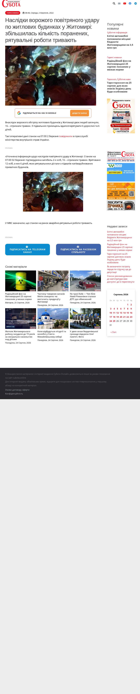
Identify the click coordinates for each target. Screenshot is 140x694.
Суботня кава (123, 79)
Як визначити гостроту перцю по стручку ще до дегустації (119, 269)
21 (124, 316)
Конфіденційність (14, 393)
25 (114, 321)
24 (111, 321)
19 (117, 316)
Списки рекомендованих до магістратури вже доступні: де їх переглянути (120, 279)
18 (114, 316)
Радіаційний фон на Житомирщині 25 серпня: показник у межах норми (18, 296)
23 (131, 316)
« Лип (113, 332)
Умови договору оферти (17, 389)
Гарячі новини (114, 57)
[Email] (119, 3)
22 (127, 316)
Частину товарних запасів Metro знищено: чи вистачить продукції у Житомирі (51, 297)
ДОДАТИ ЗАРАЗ (79, 113)
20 (121, 316)
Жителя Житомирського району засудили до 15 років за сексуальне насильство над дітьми (20, 335)
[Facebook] (130, 3)
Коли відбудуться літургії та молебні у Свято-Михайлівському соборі (51, 334)
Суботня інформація (117, 32)
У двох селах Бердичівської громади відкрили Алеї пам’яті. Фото (84, 334)
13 (121, 312)
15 (127, 312)
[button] (114, 3)
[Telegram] (135, 3)
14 (124, 312)
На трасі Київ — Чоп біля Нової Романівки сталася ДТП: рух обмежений (83, 296)
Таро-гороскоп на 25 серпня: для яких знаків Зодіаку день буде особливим (119, 87)
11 (114, 312)
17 (111, 316)
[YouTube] (124, 3)
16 (131, 312)
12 (117, 312)
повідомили (66, 136)
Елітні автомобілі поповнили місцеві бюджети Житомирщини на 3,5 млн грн (119, 236)
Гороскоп (111, 79)
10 (111, 312)
